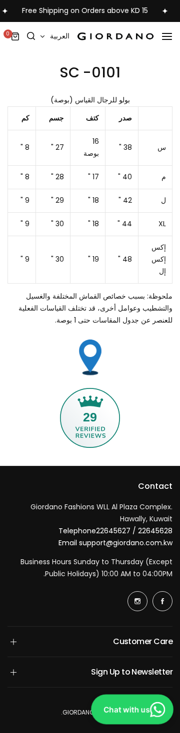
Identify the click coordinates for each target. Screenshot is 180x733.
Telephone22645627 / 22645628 (115, 531)
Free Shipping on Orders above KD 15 (83, 10)
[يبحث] (31, 36)
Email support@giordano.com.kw (115, 543)
